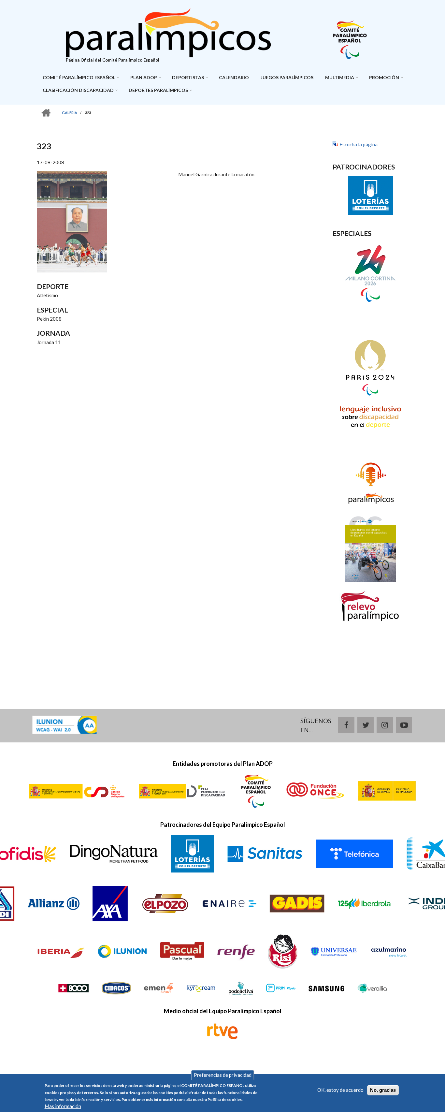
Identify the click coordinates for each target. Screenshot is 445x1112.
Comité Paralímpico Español (79, 77)
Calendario (234, 77)
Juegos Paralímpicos (287, 77)
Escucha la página (358, 144)
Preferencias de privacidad (222, 1075)
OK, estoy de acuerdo (340, 1090)
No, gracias (383, 1090)
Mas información (63, 1106)
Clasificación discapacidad (78, 90)
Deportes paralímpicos (158, 90)
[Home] (168, 32)
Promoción (384, 77)
